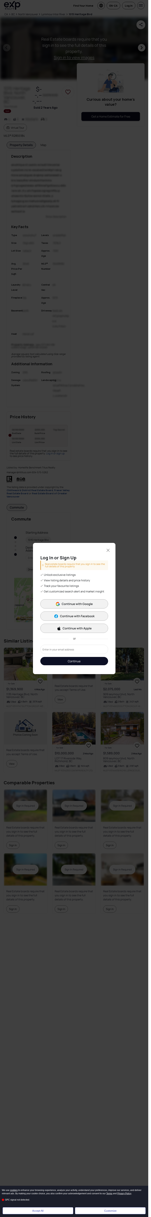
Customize (110, 1210)
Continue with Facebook (77, 616)
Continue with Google (77, 604)
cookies (14, 1190)
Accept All (37, 1210)
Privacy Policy (124, 1193)
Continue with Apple (77, 628)
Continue (74, 661)
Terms (109, 1193)
